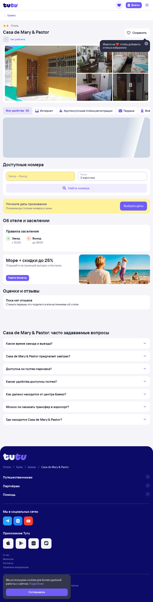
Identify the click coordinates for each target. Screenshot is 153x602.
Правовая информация (16, 567)
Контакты (8, 563)
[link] (17, 278)
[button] (119, 5)
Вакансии (8, 558)
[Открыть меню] (147, 5)
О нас (6, 554)
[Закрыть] (146, 44)
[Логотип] (10, 5)
